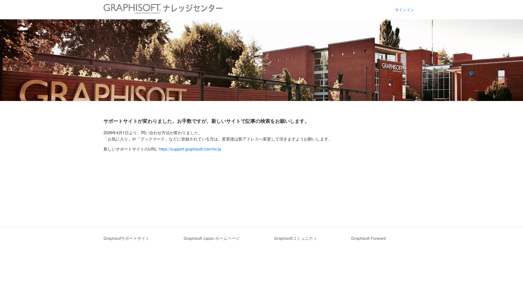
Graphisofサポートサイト (127, 238)
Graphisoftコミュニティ (295, 238)
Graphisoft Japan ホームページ (212, 238)
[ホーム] (163, 12)
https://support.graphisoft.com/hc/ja (190, 149)
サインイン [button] (404, 9)
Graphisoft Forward (368, 238)
